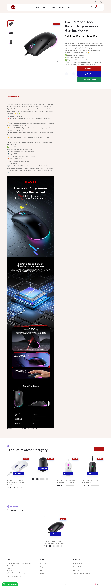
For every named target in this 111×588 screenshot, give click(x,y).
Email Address (39, 33)
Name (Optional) (39, 23)
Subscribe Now (55, 43)
